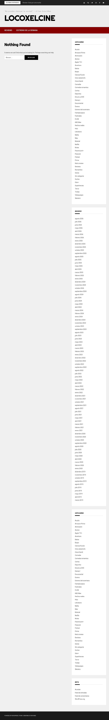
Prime (77, 160)
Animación (78, 56)
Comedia (78, 84)
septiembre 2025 (80, 253)
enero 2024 (79, 317)
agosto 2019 (79, 484)
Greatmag (26, 715)
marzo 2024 (79, 310)
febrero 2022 (79, 389)
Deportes (78, 94)
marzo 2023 (79, 348)
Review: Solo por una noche (32, 3)
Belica (77, 68)
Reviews (8, 30)
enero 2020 (79, 468)
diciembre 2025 (80, 244)
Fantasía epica (80, 113)
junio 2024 (78, 301)
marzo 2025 (79, 272)
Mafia (77, 135)
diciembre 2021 (80, 396)
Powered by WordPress (11, 715)
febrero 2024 (79, 313)
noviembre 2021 (80, 399)
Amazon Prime (80, 53)
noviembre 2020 (80, 437)
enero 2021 (79, 430)
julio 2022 (78, 373)
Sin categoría (79, 176)
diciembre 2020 (80, 434)
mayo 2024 (78, 304)
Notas (77, 147)
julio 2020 (78, 449)
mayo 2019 (78, 494)
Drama (77, 106)
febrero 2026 (79, 237)
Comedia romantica (81, 87)
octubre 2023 (79, 326)
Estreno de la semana (27, 30)
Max (76, 138)
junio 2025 (78, 263)
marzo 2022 (79, 386)
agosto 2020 (79, 446)
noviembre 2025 (80, 247)
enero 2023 (79, 354)
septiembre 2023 (80, 329)
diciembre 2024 (80, 282)
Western (78, 198)
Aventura (78, 65)
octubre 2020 (79, 440)
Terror (77, 189)
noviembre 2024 (80, 285)
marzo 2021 (79, 424)
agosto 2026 (79, 218)
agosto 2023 (79, 332)
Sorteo (77, 179)
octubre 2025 (79, 250)
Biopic (77, 71)
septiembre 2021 (80, 405)
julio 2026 (78, 222)
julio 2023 (78, 335)
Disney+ (77, 100)
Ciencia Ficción (80, 75)
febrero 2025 (79, 275)
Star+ (77, 182)
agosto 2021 (79, 408)
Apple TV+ (78, 62)
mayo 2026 (78, 228)
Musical (77, 141)
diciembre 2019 (80, 472)
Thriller (77, 192)
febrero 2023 (79, 351)
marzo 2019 (79, 500)
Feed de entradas (81, 693)
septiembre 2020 (80, 443)
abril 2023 (78, 345)
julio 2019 (78, 487)
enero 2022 (79, 392)
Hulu (76, 128)
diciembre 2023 (80, 320)
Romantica (78, 170)
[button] (84, 2)
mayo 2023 (78, 342)
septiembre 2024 (80, 291)
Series (77, 173)
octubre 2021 (79, 402)
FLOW (77, 119)
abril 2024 (78, 307)
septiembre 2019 (80, 481)
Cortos (77, 91)
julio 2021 (78, 411)
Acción (77, 49)
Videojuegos (79, 195)
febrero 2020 (79, 465)
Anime (77, 59)
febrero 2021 (79, 427)
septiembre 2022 (80, 367)
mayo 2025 (78, 266)
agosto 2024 (79, 294)
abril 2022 (78, 383)
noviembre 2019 (80, 475)
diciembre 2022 (80, 358)
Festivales (78, 116)
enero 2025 (79, 279)
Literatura (78, 132)
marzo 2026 (79, 234)
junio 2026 (78, 225)
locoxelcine (29, 18)
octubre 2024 (79, 288)
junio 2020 (78, 452)
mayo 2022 (78, 380)
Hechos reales (79, 125)
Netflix (77, 144)
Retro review (79, 163)
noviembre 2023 (80, 323)
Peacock (78, 154)
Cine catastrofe (80, 78)
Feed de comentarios (82, 696)
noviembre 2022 (80, 361)
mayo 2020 (78, 456)
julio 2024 (78, 297)
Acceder (78, 689)
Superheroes (79, 185)
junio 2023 (78, 339)
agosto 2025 (79, 256)
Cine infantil (79, 81)
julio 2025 (78, 260)
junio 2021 (78, 415)
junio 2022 (78, 377)
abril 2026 (78, 231)
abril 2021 (78, 421)
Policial (77, 157)
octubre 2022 (79, 364)
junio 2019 (78, 491)
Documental (79, 103)
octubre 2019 (79, 478)
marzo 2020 (79, 462)
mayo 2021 (78, 418)
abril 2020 (78, 459)
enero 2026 (79, 241)
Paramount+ (79, 151)
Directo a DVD (79, 97)
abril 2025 (78, 269)
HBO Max (78, 122)
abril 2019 (78, 497)
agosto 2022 (79, 370)
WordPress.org (80, 699)
